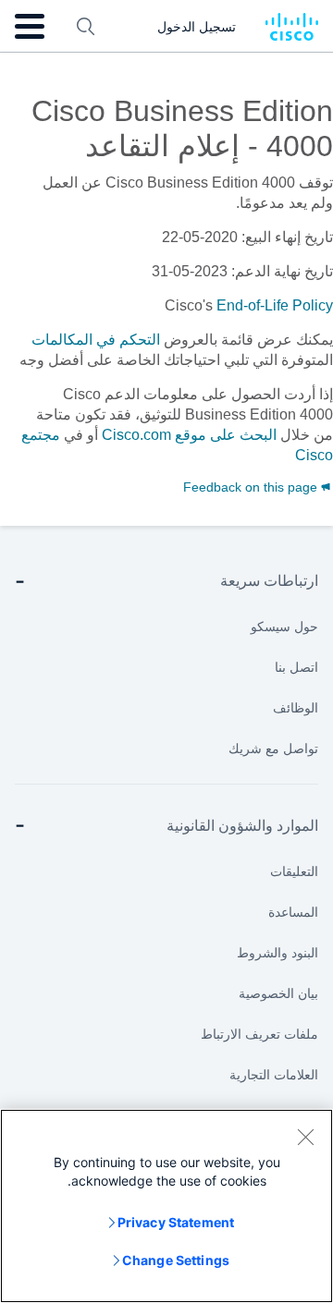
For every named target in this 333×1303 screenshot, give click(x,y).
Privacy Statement (175, 1222)
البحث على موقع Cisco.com (189, 435)
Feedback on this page (252, 487)
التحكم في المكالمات (95, 339)
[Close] (305, 1136)
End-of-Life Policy (274, 305)
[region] (166, 1206)
